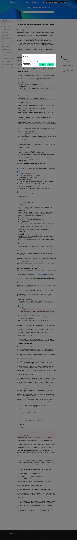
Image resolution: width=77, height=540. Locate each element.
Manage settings (27, 64)
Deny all (43, 64)
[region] (39, 60)
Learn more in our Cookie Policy (42, 61)
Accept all (50, 64)
